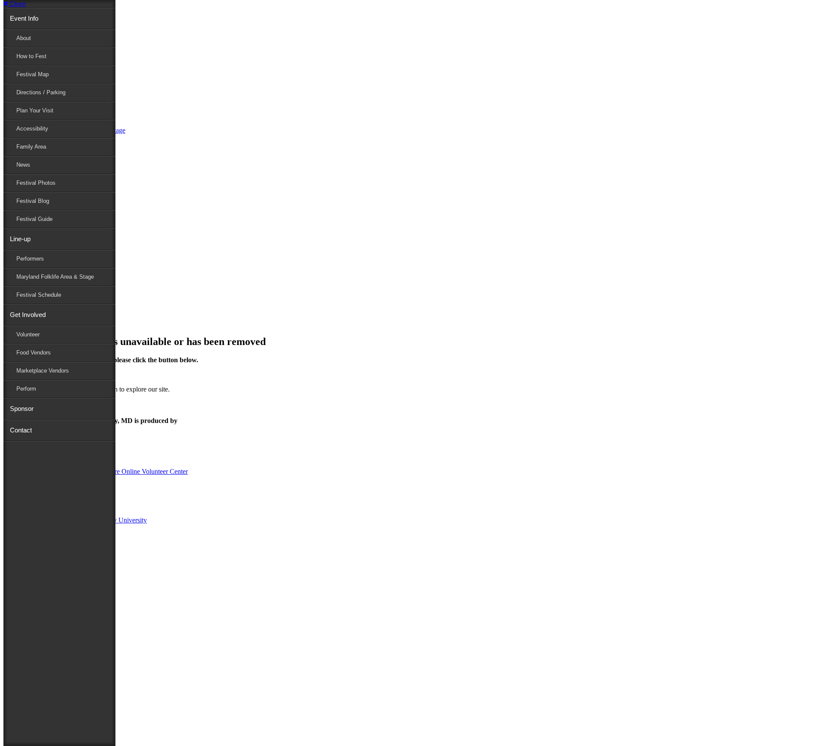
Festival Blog (32, 201)
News (23, 165)
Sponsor (22, 408)
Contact (21, 430)
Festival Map (32, 74)
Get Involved (28, 314)
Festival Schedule (38, 295)
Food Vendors (33, 352)
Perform (26, 388)
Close (17, 3)
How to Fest (31, 56)
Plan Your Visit (34, 110)
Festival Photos (36, 183)
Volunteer (28, 334)
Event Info (24, 18)
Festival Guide (34, 219)
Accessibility (32, 128)
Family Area (31, 146)
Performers (30, 258)
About (23, 38)
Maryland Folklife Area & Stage (55, 277)
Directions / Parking (40, 92)
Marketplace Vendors (42, 370)
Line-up (20, 238)
